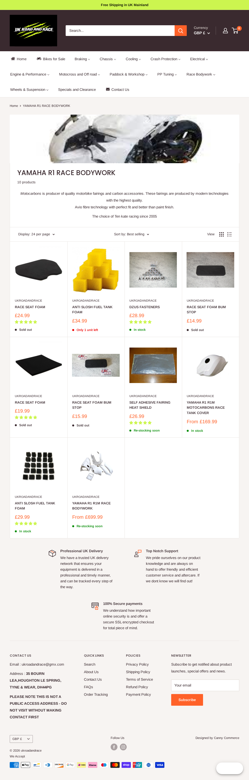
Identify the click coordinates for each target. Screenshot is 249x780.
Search (89, 664)
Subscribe (187, 700)
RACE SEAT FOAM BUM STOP (206, 309)
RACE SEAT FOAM (30, 307)
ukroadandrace (28, 300)
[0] (235, 31)
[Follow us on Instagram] (123, 747)
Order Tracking (96, 694)
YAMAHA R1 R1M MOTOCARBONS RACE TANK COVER (206, 407)
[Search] (181, 30)
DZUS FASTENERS (144, 307)
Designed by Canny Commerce (217, 738)
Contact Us (93, 679)
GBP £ (17, 739)
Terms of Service (139, 679)
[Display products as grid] (221, 234)
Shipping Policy (138, 672)
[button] (26, 322)
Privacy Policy (137, 664)
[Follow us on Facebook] (114, 747)
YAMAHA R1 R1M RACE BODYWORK (91, 505)
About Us (91, 672)
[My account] (225, 30)
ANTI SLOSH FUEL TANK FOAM (92, 309)
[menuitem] (18, 58)
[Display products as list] (229, 234)
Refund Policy (137, 687)
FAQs (88, 687)
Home (14, 106)
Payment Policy (138, 694)
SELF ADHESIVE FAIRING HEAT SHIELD (149, 405)
